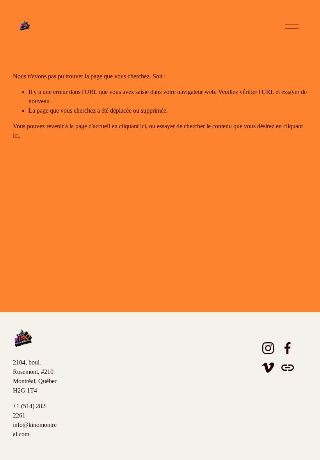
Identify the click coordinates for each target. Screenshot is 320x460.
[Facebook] (287, 348)
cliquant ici (132, 126)
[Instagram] (268, 348)
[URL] (287, 367)
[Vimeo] (268, 367)
